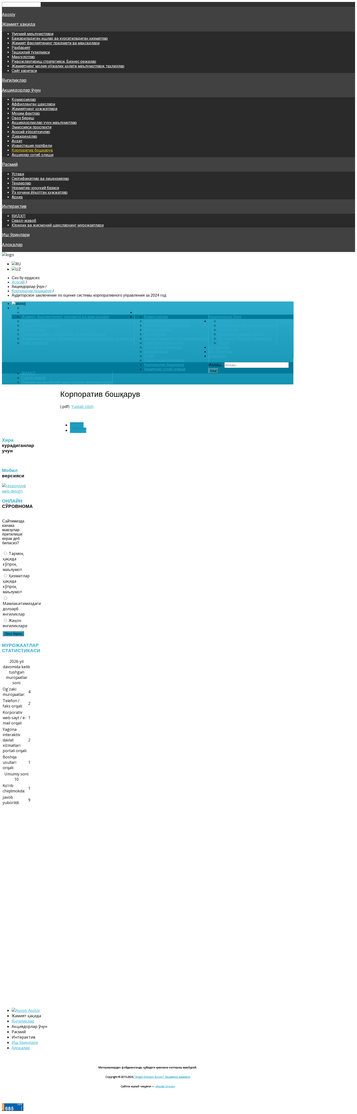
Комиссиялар (24, 99)
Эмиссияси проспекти (31, 127)
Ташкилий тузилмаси (31, 52)
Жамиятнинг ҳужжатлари (34, 108)
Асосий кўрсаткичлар (31, 132)
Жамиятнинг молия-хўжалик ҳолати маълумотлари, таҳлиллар (68, 66)
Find (213, 371)
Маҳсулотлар (23, 57)
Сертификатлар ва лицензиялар (40, 178)
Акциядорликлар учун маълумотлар (44, 122)
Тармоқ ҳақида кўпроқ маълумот (13, 561)
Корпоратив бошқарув (32, 150)
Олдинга (78, 430)
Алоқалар (12, 244)
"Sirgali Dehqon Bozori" (149, 1077)
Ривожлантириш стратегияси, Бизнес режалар (54, 61)
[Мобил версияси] (16, 491)
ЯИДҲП (19, 216)
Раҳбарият (21, 47)
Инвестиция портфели (32, 145)
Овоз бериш (23, 118)
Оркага (77, 425)
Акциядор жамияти (177, 1077)
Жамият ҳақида (18, 24)
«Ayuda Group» (165, 1086)
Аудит (17, 141)
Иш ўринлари (16, 234)
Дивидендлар (24, 136)
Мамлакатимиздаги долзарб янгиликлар (17, 609)
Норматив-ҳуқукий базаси (35, 188)
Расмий (10, 164)
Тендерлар (21, 183)
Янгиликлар (14, 80)
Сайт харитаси (24, 70)
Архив (17, 197)
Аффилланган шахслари (33, 104)
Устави (18, 174)
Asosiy (8, 14)
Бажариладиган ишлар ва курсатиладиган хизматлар (60, 38)
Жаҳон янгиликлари (15, 623)
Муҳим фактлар (26, 113)
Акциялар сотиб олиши (32, 155)
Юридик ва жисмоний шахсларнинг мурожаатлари (58, 225)
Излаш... (215, 364)
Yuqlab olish (82, 406)
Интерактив (14, 206)
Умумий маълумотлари (32, 34)
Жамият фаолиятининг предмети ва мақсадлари (56, 43)
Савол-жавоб (24, 220)
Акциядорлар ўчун (21, 90)
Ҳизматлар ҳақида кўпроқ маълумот (16, 583)
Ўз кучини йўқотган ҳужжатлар (40, 192)
